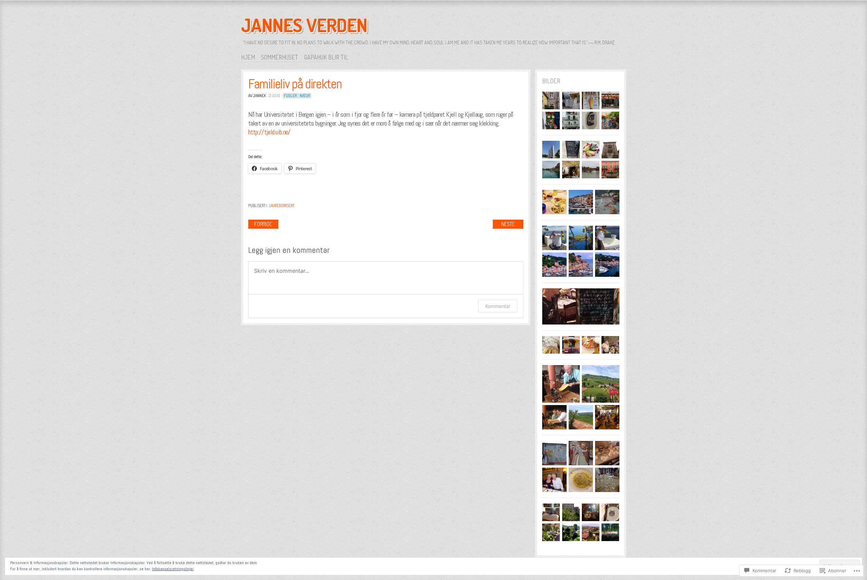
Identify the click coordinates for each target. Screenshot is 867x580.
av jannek (257, 95)
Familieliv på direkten (295, 84)
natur (305, 95)
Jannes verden (304, 25)
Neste (508, 224)
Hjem (248, 57)
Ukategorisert (281, 205)
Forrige (263, 224)
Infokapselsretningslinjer (173, 569)
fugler (290, 95)
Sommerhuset (279, 57)
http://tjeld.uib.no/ (269, 132)
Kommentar (497, 306)
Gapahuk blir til (326, 57)
